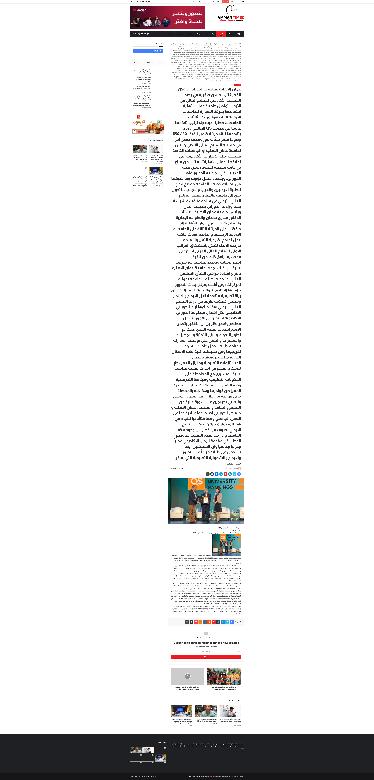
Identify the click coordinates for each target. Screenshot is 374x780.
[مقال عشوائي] (134, 1)
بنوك (213, 34)
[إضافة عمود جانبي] (131, 1)
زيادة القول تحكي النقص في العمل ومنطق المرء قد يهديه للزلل (142, 88)
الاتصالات (230, 34)
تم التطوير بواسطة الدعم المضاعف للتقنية (199, 776)
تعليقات (136, 62)
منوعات (199, 34)
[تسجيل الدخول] (137, 1)
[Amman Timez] (230, 13)
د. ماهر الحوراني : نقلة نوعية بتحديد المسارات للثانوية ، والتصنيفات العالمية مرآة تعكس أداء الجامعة (182, 721)
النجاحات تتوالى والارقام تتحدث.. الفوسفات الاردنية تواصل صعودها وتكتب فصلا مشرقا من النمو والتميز (140, 181)
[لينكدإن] (230, 474)
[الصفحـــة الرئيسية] (238, 34)
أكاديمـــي (221, 34)
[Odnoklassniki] (200, 622)
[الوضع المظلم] (136, 34)
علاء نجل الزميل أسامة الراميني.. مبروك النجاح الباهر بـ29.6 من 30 (204, 1)
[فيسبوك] (149, 2)
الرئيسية (237, 44)
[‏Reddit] (209, 622)
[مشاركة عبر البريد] (212, 474)
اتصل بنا (171, 34)
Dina (236, 468)
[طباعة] (208, 474)
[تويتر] (146, 2)
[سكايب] (221, 474)
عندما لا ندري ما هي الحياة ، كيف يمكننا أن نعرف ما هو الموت (143, 79)
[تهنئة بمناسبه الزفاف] (136, 757)
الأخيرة (148, 62)
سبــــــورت (180, 34)
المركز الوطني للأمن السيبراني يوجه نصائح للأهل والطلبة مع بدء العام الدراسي (230, 721)
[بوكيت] (196, 622)
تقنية (206, 34)
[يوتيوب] (143, 2)
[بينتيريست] (226, 474)
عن (142, 776)
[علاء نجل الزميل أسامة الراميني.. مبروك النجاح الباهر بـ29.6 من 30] (206, 711)
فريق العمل (137, 776)
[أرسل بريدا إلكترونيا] (234, 468)
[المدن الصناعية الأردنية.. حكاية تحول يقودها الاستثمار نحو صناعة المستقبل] (160, 750)
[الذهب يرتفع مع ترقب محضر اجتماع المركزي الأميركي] (148, 764)
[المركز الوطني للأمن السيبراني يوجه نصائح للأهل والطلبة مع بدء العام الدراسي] (230, 711)
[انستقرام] (140, 2)
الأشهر (160, 62)
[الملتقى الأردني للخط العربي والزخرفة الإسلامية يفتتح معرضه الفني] (136, 764)
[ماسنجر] (217, 474)
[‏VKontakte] (205, 622)
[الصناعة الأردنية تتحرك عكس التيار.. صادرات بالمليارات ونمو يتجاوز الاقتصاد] (160, 764)
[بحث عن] (133, 34)
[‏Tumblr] (218, 622)
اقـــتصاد (190, 34)
